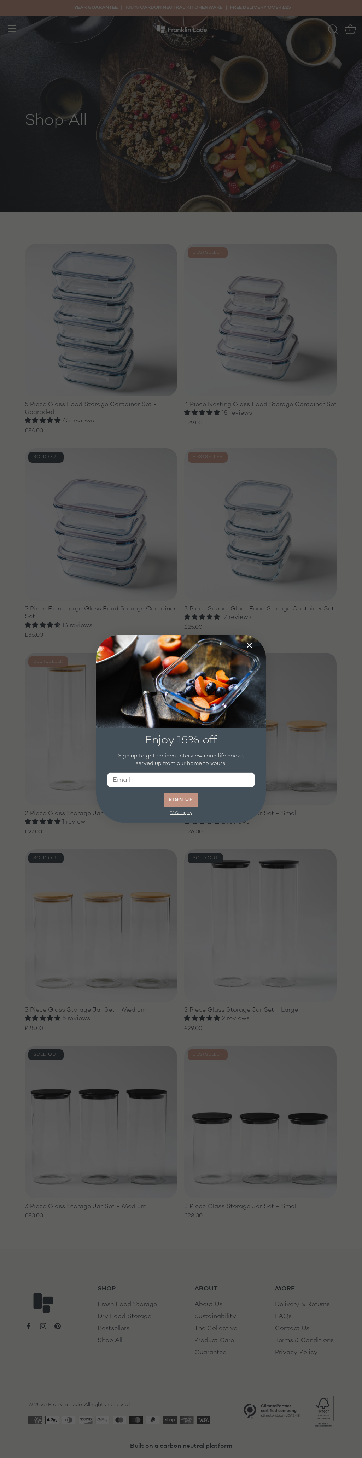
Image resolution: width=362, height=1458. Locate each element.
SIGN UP (181, 799)
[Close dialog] (249, 645)
